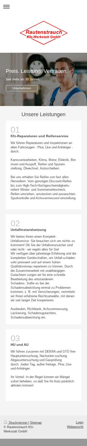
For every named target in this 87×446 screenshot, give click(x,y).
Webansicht (75, 427)
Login (79, 422)
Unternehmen (21, 88)
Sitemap (36, 422)
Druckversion (18, 422)
